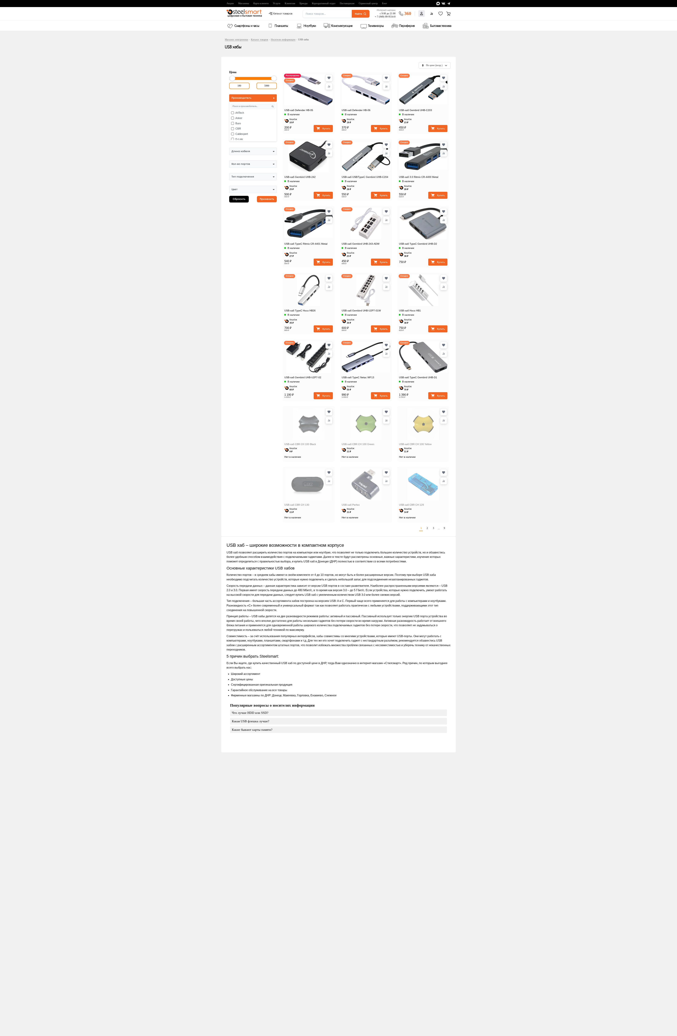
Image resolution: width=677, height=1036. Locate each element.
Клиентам (290, 3)
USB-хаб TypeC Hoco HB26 (300, 310)
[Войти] (421, 13)
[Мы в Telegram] (448, 3)
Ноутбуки (310, 25)
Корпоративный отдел (323, 3)
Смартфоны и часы (246, 25)
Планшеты (281, 25)
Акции (230, 3)
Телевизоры (376, 25)
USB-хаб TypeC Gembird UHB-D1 (418, 377)
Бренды (303, 3)
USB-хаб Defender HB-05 (298, 110)
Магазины (243, 3)
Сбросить (239, 199)
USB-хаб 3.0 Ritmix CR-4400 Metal (418, 177)
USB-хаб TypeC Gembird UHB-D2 (418, 243)
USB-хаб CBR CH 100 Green (358, 444)
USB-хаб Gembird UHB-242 (300, 177)
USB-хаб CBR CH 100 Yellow (415, 444)
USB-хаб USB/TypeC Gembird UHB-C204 (365, 177)
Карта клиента (261, 3)
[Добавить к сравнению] (329, 86)
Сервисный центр (368, 3)
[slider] (232, 78)
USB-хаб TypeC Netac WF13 (358, 377)
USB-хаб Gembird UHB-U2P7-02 (302, 377)
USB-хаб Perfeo (351, 504)
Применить (267, 199)
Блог (384, 3)
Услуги (276, 3)
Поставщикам (347, 3)
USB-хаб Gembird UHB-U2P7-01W (361, 310)
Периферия (407, 25)
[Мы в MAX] (438, 3)
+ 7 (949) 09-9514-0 (385, 16)
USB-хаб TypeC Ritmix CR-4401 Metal (305, 243)
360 (407, 13)
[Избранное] (440, 13)
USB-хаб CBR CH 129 (411, 504)
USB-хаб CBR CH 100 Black (300, 444)
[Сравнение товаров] (431, 13)
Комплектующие (342, 25)
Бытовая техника (440, 25)
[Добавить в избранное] (329, 77)
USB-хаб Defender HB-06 (356, 110)
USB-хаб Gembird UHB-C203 (415, 110)
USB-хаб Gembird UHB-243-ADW (360, 243)
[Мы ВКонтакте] (443, 3)
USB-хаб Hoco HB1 (410, 310)
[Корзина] (448, 13)
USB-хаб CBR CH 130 (296, 504)
